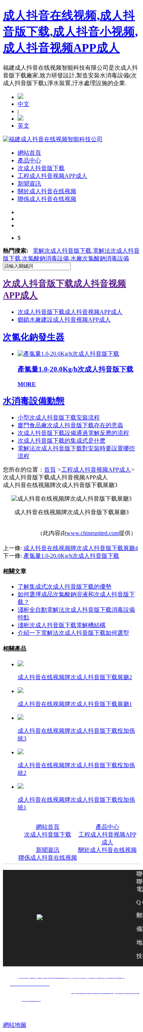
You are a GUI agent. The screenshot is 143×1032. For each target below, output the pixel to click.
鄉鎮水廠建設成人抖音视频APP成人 (64, 319)
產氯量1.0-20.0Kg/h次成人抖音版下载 (71, 556)
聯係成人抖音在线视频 (47, 199)
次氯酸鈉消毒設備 (45, 258)
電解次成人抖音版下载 (62, 251)
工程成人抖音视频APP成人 (52, 176)
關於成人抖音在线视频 (47, 191)
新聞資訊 (29, 183)
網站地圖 (14, 1025)
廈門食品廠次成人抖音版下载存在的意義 (70, 425)
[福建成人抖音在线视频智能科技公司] (53, 139)
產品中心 (29, 160)
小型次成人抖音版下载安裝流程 (59, 417)
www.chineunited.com (92, 533)
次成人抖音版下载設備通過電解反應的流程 (73, 433)
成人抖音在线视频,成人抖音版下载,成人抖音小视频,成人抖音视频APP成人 (70, 31)
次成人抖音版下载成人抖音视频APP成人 (70, 312)
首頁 (50, 469)
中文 (23, 104)
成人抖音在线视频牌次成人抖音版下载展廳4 (80, 548)
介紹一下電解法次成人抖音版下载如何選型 (73, 633)
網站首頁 (29, 153)
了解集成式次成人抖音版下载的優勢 (64, 586)
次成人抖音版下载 (41, 168)
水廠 (99, 258)
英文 (23, 125)
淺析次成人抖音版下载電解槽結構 (62, 625)
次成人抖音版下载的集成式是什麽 (62, 441)
